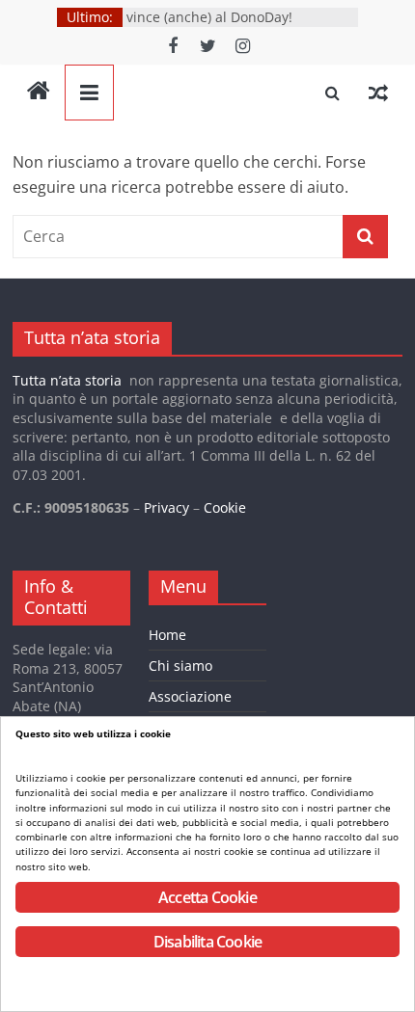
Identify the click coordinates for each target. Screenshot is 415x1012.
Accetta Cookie (207, 897)
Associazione (190, 696)
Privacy (166, 507)
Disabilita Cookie (207, 941)
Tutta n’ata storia (67, 380)
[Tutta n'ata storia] (39, 92)
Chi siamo (180, 665)
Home (167, 635)
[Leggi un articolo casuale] (378, 93)
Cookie (225, 507)
